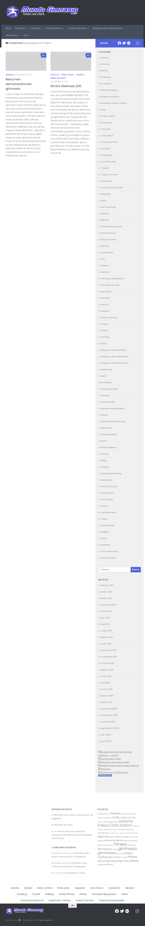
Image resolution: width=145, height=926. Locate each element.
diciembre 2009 (109, 708)
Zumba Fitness (108, 557)
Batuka (104, 70)
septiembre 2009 (110, 728)
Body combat (108, 116)
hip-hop (120, 853)
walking (101, 864)
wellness (109, 864)
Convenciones (108, 161)
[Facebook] (119, 43)
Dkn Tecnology (108, 207)
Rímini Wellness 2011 (66, 86)
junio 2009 (106, 741)
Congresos (106, 155)
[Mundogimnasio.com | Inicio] (43, 12)
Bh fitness (106, 77)
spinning (111, 861)
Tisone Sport (107, 492)
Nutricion (20, 28)
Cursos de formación (112, 187)
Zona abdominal (109, 551)
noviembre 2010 (109, 656)
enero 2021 (106, 591)
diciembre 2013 (108, 604)
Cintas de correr (109, 142)
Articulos (105, 64)
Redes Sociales (109, 434)
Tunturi (104, 505)
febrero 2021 (107, 585)
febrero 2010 (107, 695)
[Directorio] (104, 768)
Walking (105, 531)
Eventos (35, 28)
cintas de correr (110, 829)
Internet (105, 310)
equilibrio (109, 845)
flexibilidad (132, 845)
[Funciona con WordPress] (20, 920)
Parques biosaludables (113, 408)
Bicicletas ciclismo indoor (114, 103)
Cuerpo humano (77, 28)
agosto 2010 (107, 669)
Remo (104, 440)
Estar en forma (108, 239)
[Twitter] (124, 43)
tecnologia (106, 479)
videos (104, 518)
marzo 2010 (106, 689)
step (120, 861)
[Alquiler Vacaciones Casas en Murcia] (118, 765)
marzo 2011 (106, 630)
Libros (104, 343)
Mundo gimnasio (109, 388)
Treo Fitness (107, 499)
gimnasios (106, 291)
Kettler (104, 330)
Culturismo (114, 888)
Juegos (104, 323)
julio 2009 (105, 734)
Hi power (105, 297)
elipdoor (112, 837)
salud (101, 861)
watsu (104, 538)
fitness (120, 844)
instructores (114, 857)
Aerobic (105, 57)
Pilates (104, 414)
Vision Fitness (108, 525)
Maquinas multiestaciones (114, 362)
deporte (103, 836)
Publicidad (106, 427)
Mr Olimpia (106, 382)
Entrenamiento (54, 28)
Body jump (106, 122)
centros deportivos (110, 822)
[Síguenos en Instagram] (137, 43)
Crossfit (105, 168)
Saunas (105, 453)
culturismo (106, 181)
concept (105, 148)
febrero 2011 (107, 637)
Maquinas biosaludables (113, 349)
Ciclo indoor (107, 135)
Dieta (103, 200)
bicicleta (126, 814)
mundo (124, 857)
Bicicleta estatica (110, 96)
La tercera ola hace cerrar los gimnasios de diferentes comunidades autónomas (72, 835)
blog (103, 109)
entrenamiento (114, 840)
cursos (122, 833)
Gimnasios (11, 35)
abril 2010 (105, 682)
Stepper (105, 466)
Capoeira (106, 129)
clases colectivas (126, 829)
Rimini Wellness (58, 78)
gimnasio (127, 848)
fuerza (115, 849)
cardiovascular (128, 817)
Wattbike (105, 544)
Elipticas (105, 220)
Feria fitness (67, 74)
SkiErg (104, 460)
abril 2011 (105, 624)
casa (100, 822)
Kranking (105, 336)
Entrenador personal (111, 226)
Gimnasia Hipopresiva (112, 278)
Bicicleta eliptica (109, 90)
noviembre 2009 (109, 715)
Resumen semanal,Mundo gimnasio (19, 84)
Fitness (104, 265)
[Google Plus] (128, 43)
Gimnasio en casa (110, 284)
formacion (105, 849)
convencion (104, 832)
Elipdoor (105, 213)
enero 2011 (106, 643)
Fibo (103, 258)
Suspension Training (111, 473)
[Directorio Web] (113, 772)
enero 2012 (106, 611)
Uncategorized (108, 512)
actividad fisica (104, 814)
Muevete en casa (63, 824)
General (10, 74)
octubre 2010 (107, 663)
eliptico (127, 837)
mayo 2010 (106, 676)
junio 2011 (105, 617)
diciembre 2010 (108, 650)
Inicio (8, 28)
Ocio (25, 35)
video (126, 860)
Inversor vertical (109, 317)
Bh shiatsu (106, 83)
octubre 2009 (108, 721)
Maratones (106, 369)
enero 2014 (106, 598)
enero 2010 (106, 702)
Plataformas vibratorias (113, 421)
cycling (129, 833)
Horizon (104, 304)
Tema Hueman (46, 920)
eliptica (119, 836)
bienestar (107, 818)
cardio (116, 817)
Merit (103, 375)
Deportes (106, 194)
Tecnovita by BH (109, 486)
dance (135, 833)
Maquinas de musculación (107, 28)
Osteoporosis (108, 401)
